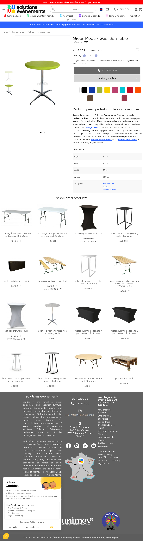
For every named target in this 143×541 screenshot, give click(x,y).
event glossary (105, 454)
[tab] (41, 132)
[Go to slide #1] (9, 76)
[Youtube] (94, 448)
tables (105, 186)
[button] (6, 536)
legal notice (103, 463)
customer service (106, 451)
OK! (51, 527)
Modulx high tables (127, 139)
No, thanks (12, 527)
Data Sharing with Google (17, 508)
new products (104, 410)
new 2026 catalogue (108, 457)
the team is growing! (108, 431)
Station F (102, 434)
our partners (104, 422)
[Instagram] (77, 448)
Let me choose (32, 527)
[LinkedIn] (85, 448)
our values (103, 419)
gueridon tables (109, 189)
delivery (102, 412)
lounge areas (92, 127)
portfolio (71, 19)
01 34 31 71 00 (121, 9)
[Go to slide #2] (9, 89)
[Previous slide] (19, 83)
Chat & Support (13, 513)
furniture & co (108, 184)
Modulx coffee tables (101, 139)
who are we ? (104, 416)
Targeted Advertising (15, 516)
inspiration (135, 15)
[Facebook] (69, 448)
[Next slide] (65, 83)
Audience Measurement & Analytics (21, 511)
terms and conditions (108, 460)
